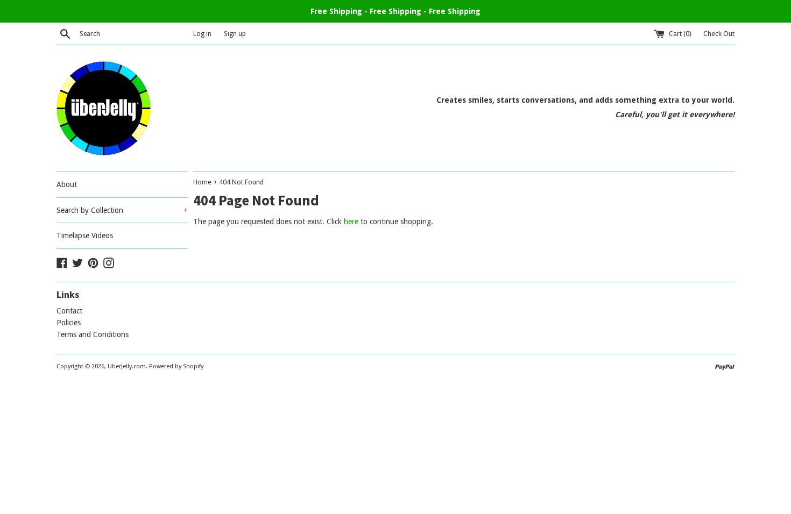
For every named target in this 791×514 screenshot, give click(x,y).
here (351, 221)
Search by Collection (122, 210)
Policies (68, 322)
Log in (202, 34)
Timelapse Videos (84, 235)
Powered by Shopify (176, 366)
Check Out (718, 34)
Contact (69, 310)
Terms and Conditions (92, 334)
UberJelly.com (127, 366)
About (66, 184)
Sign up (235, 34)
